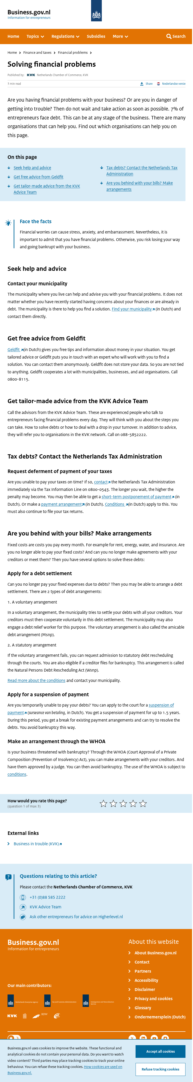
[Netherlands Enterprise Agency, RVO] (23, 1000)
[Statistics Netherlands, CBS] (24, 1015)
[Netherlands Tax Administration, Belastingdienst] (60, 1000)
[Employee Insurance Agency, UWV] (57, 1015)
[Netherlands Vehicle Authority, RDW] (40, 1015)
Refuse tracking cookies (160, 1069)
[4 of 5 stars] (134, 803)
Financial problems (73, 53)
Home (12, 53)
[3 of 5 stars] (124, 803)
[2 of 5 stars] (114, 803)
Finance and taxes (37, 53)
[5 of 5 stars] (144, 803)
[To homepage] (96, 10)
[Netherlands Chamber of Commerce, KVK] (12, 1015)
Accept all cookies (160, 1051)
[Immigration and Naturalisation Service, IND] (98, 1000)
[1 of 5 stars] (104, 803)
